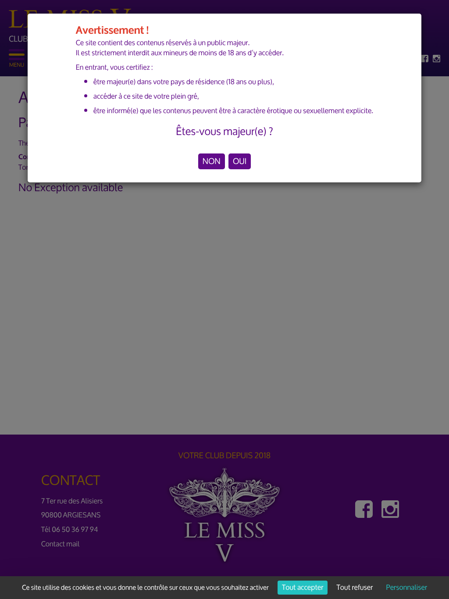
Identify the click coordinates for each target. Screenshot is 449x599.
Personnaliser (406, 588)
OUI (239, 161)
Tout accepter (302, 588)
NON (212, 161)
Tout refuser (355, 588)
